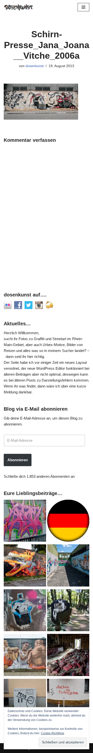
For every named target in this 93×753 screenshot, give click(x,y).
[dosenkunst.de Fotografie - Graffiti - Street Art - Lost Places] (18, 7)
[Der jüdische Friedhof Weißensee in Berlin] (68, 611)
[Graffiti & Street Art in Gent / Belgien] (25, 656)
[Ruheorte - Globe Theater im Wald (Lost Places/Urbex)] (68, 656)
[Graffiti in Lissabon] (25, 566)
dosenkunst (35, 66)
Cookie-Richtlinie (52, 733)
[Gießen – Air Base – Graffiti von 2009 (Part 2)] (68, 566)
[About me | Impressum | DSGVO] (68, 522)
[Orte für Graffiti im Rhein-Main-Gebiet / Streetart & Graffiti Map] (25, 522)
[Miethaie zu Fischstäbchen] (68, 701)
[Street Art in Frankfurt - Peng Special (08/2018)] (25, 701)
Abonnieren (17, 460)
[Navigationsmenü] (83, 7)
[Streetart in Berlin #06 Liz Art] (25, 611)
